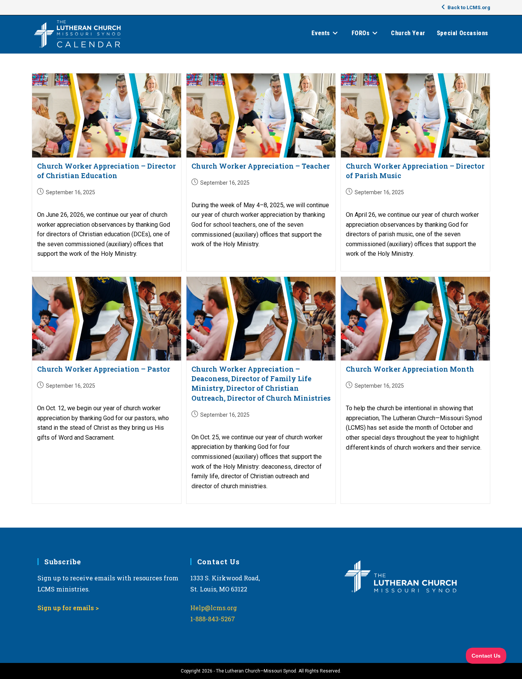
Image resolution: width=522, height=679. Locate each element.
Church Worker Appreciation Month (410, 369)
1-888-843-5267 (212, 619)
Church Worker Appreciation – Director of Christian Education (106, 170)
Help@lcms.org (213, 608)
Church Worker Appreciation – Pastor (103, 369)
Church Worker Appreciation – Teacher (260, 166)
